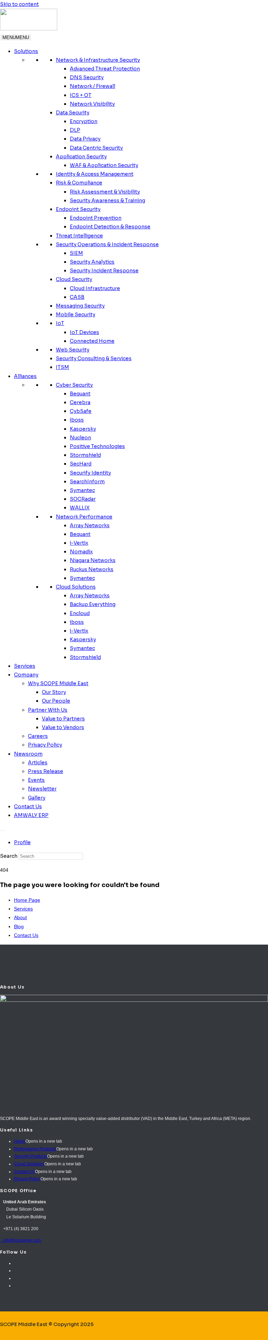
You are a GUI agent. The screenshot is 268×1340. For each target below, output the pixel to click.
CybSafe (80, 411)
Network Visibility (92, 104)
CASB (77, 297)
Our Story (54, 692)
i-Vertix (79, 543)
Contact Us (28, 806)
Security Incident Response (104, 270)
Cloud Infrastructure (95, 288)
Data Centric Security (96, 148)
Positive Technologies (97, 446)
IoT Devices (84, 332)
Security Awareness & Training (107, 200)
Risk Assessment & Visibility (105, 192)
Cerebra (80, 402)
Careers (38, 736)
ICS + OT (80, 95)
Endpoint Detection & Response (110, 227)
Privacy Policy (45, 745)
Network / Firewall (92, 86)
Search (8, 856)
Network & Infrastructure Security (98, 60)
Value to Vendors (63, 727)
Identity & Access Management (94, 174)
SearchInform (87, 481)
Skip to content (19, 4)
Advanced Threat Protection (105, 69)
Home (19, 1141)
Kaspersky (83, 429)
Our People (56, 701)
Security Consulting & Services (94, 358)
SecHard (80, 464)
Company (26, 675)
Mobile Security (75, 314)
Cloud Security (74, 279)
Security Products (30, 1156)
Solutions (26, 51)
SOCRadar (83, 499)
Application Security (81, 156)
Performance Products (35, 1148)
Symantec (82, 490)
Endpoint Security (78, 209)
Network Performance (84, 517)
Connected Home (92, 341)
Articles (37, 762)
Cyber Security (74, 385)
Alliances (25, 376)
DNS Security (87, 77)
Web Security (72, 350)
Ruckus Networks (91, 569)
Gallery (36, 798)
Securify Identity (90, 473)
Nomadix (81, 551)
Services (24, 666)
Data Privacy (85, 139)
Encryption (83, 121)
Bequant (80, 394)
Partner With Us (47, 710)
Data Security (72, 112)
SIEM (76, 253)
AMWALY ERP (31, 815)
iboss (77, 420)
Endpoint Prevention (95, 218)
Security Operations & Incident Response (107, 244)
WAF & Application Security (104, 165)
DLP (75, 130)
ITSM (62, 367)
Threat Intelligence (79, 236)
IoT (60, 323)
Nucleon (80, 437)
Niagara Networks (93, 560)
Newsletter (42, 789)
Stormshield (85, 455)
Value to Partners (63, 719)
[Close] (2, 830)
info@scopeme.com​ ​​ (21, 1240)
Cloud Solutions (76, 587)
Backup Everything (93, 604)
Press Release (45, 771)
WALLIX (80, 508)
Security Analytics (92, 262)
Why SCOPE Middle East (58, 683)
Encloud (80, 613)
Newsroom (28, 754)
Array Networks (90, 525)
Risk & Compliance (79, 183)
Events (36, 780)
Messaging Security (80, 306)
